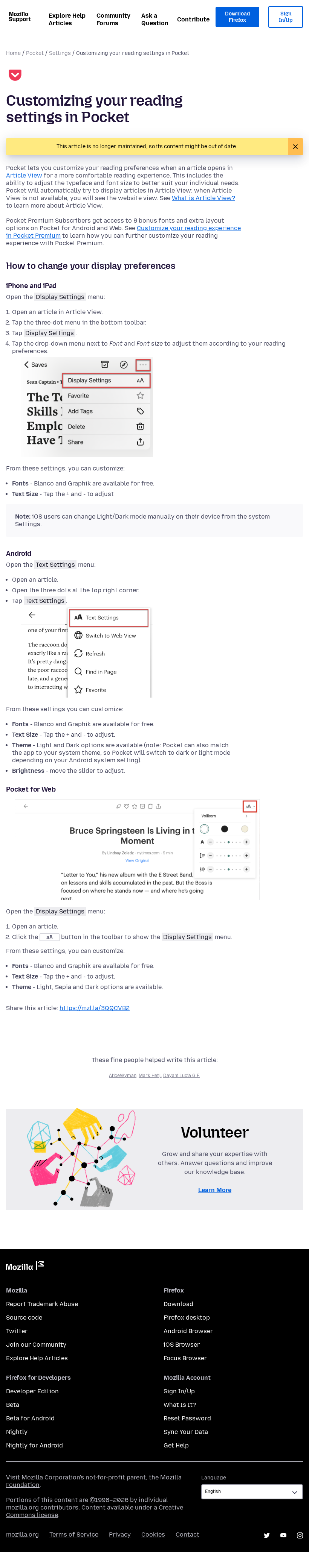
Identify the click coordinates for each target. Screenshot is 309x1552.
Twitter (17, 1331)
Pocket (35, 53)
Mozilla (25, 1267)
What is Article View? (203, 198)
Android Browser (188, 1331)
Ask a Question (154, 19)
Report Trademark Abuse (42, 1304)
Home (13, 53)
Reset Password (187, 1418)
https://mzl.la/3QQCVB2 (95, 1008)
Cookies (153, 1534)
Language (213, 1478)
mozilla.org (22, 1534)
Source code (24, 1317)
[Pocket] (15, 76)
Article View (24, 175)
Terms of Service (73, 1534)
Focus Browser (185, 1358)
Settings (60, 53)
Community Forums (113, 19)
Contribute (193, 19)
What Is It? (180, 1404)
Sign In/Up (286, 17)
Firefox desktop (187, 1317)
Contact (187, 1534)
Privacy (120, 1534)
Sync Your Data (186, 1431)
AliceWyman (122, 1075)
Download (178, 1304)
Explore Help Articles (67, 19)
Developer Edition (32, 1391)
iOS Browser (182, 1344)
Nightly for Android (34, 1445)
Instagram (300, 1535)
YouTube (283, 1535)
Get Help (176, 1445)
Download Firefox (237, 17)
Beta (12, 1404)
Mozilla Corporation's (52, 1477)
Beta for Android (30, 1418)
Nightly (17, 1431)
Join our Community (36, 1344)
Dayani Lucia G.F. (181, 1075)
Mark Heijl (150, 1075)
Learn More (214, 1190)
